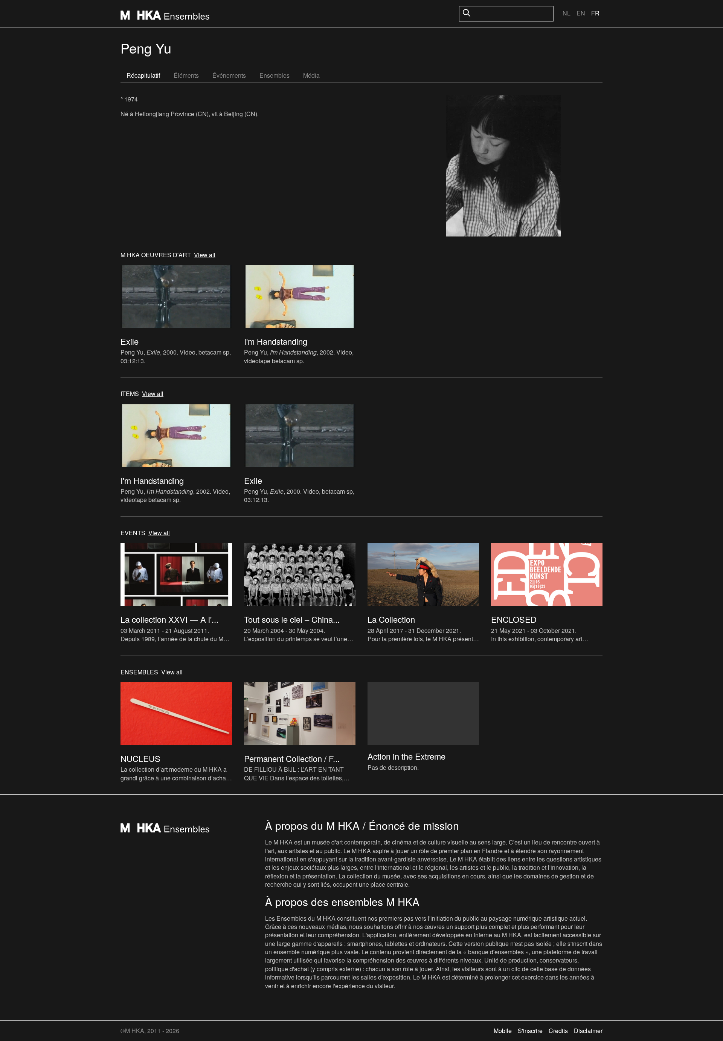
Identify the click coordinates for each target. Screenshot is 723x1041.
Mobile (503, 1030)
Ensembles (274, 75)
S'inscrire (530, 1030)
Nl (566, 13)
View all (204, 255)
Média (311, 75)
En (581, 13)
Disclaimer (588, 1030)
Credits (558, 1030)
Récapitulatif (143, 75)
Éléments (186, 75)
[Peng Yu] (503, 166)
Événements (229, 75)
